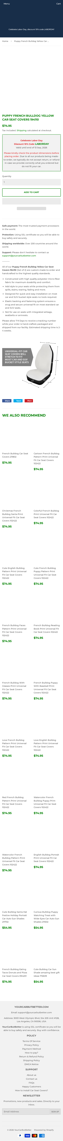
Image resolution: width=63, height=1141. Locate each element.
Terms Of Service (31, 1041)
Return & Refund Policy (31, 1056)
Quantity (6, 176)
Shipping (22, 130)
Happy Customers (31, 1086)
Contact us (31, 1079)
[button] (31, 201)
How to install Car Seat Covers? (31, 1090)
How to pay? (31, 1052)
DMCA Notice (31, 1064)
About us (31, 1075)
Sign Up (55, 1112)
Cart (58, 3)
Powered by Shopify (44, 1130)
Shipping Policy (31, 1060)
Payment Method (31, 1049)
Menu (7, 3)
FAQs (31, 1082)
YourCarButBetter (22, 1130)
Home (5, 41)
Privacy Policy (31, 1045)
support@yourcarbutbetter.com (19, 255)
